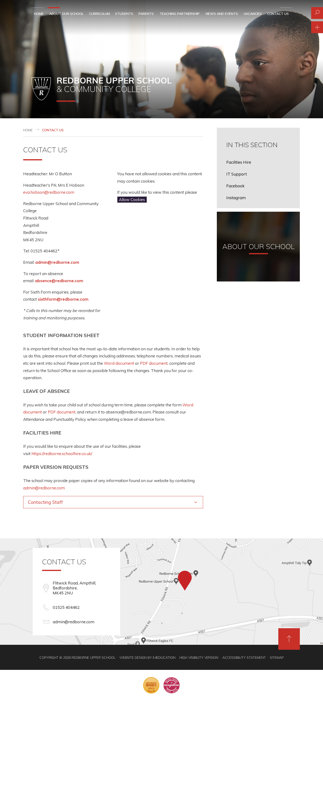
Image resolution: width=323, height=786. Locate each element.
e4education (164, 657)
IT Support (236, 173)
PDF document (154, 363)
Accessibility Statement (244, 657)
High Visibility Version (198, 657)
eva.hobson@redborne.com (49, 192)
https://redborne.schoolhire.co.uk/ (61, 453)
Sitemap (277, 657)
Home (28, 130)
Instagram (236, 197)
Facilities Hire (238, 162)
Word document (119, 363)
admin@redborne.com (57, 262)
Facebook (235, 185)
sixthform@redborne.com (63, 299)
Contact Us (53, 130)
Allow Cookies (132, 199)
